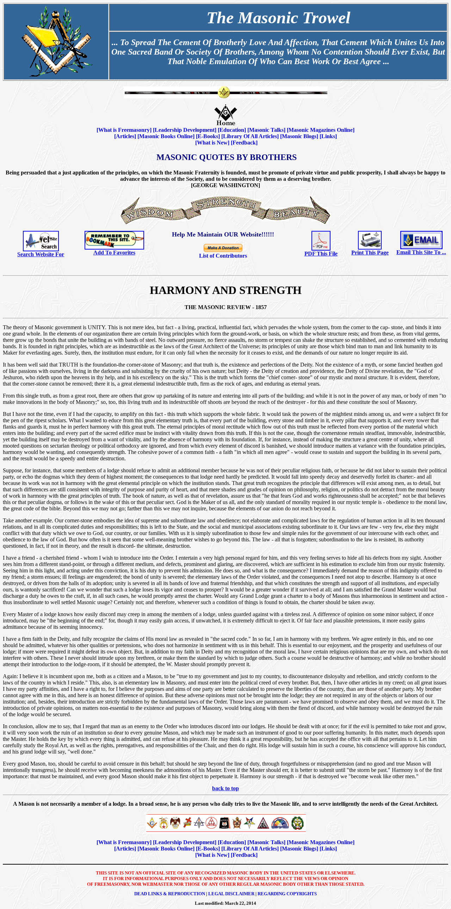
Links (328, 136)
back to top (225, 788)
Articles (125, 136)
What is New (212, 143)
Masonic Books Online (166, 136)
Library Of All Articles (250, 136)
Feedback (244, 143)
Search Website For (40, 254)
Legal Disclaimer (231, 893)
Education (232, 130)
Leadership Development (185, 130)
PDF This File (321, 254)
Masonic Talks (266, 130)
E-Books (208, 136)
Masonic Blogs (299, 136)
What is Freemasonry (124, 130)
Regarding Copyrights (287, 893)
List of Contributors (223, 256)
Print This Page (370, 253)
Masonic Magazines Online (321, 130)
